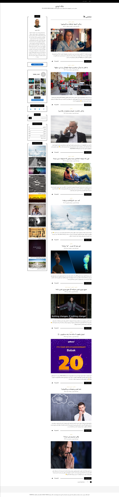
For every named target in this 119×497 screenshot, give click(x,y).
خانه (89, 1)
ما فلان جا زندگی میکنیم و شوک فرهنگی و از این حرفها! (71, 67)
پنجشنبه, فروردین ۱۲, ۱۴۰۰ (67, 202)
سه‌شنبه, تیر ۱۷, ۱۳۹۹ (67, 439)
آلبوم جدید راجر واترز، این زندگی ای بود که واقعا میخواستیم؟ (37, 193)
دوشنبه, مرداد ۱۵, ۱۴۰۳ (68, 113)
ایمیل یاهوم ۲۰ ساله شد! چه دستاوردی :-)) (71, 334)
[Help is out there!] (31, 92)
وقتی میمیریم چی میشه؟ (71, 437)
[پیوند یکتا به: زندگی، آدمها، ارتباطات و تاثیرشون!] (71, 40)
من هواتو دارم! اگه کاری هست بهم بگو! (39, 167)
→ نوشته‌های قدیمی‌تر (82, 482)
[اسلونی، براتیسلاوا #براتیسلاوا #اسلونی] (43, 81)
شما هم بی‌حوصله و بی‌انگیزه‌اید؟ (71, 389)
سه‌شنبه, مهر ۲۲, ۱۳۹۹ (68, 336)
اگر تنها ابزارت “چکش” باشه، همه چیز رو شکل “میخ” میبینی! (38, 238)
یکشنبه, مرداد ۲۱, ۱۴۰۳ (68, 70)
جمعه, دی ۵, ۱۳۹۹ (68, 291)
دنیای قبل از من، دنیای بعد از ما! (40, 227)
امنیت (37, 129)
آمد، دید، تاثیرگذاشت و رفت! (71, 200)
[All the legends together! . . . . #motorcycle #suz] (37, 87)
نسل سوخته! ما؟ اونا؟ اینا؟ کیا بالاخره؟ (39, 174)
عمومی (69, 21)
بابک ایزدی (59, 6)
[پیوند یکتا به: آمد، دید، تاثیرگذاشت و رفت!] (71, 217)
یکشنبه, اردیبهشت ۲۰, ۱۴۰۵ (67, 26)
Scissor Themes (45, 495)
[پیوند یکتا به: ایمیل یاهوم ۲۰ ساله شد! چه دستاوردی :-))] (71, 356)
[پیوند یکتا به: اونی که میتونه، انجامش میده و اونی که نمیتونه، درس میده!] (71, 174)
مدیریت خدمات (67, 287)
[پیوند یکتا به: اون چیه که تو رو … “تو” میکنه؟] (71, 262)
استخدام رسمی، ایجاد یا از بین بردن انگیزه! (38, 215)
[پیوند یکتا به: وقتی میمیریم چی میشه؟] (71, 455)
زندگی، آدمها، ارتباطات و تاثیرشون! (71, 24)
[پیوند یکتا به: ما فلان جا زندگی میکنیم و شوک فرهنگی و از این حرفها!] (71, 83)
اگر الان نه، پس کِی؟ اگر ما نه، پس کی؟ (39, 203)
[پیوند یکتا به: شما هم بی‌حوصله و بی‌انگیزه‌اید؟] (71, 407)
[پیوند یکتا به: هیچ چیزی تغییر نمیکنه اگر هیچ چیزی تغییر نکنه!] (71, 306)
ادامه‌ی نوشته (87, 61)
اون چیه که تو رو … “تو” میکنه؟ (71, 246)
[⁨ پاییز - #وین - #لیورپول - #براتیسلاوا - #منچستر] (37, 81)
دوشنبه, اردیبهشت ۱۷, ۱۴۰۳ (67, 161)
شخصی (73, 21)
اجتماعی (73, 65)
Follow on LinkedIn (37, 64)
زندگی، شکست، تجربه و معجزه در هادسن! (71, 111)
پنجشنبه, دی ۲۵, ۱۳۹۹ (67, 248)
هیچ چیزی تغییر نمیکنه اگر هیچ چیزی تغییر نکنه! (71, 289)
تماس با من (85, 1)
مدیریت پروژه (37, 138)
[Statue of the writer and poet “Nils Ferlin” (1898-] (43, 92)
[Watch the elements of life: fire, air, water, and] (31, 81)
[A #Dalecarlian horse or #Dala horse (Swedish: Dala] (31, 87)
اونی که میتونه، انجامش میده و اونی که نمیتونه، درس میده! (71, 159)
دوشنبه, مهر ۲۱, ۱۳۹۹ (67, 391)
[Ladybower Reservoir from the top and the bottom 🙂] (43, 87)
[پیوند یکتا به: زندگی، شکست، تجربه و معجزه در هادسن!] (71, 129)
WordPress (32, 495)
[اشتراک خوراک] (84, 16)
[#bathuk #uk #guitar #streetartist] (37, 92)
